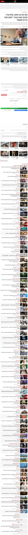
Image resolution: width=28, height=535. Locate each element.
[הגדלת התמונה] (26, 29)
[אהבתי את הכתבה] (16, 103)
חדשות (26, 3)
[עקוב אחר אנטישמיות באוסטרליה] (15, 98)
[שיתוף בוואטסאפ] (7, 26)
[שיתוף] (5, 26)
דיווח (3, 134)
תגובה (1, 134)
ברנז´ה (11, 3)
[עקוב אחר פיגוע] (25, 98)
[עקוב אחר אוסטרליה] (21, 98)
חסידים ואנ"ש (15, 3)
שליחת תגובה (2, 130)
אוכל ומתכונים (7, 3)
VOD (22, 3)
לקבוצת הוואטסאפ (13, 108)
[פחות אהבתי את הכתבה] (12, 103)
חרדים (20, 3)
